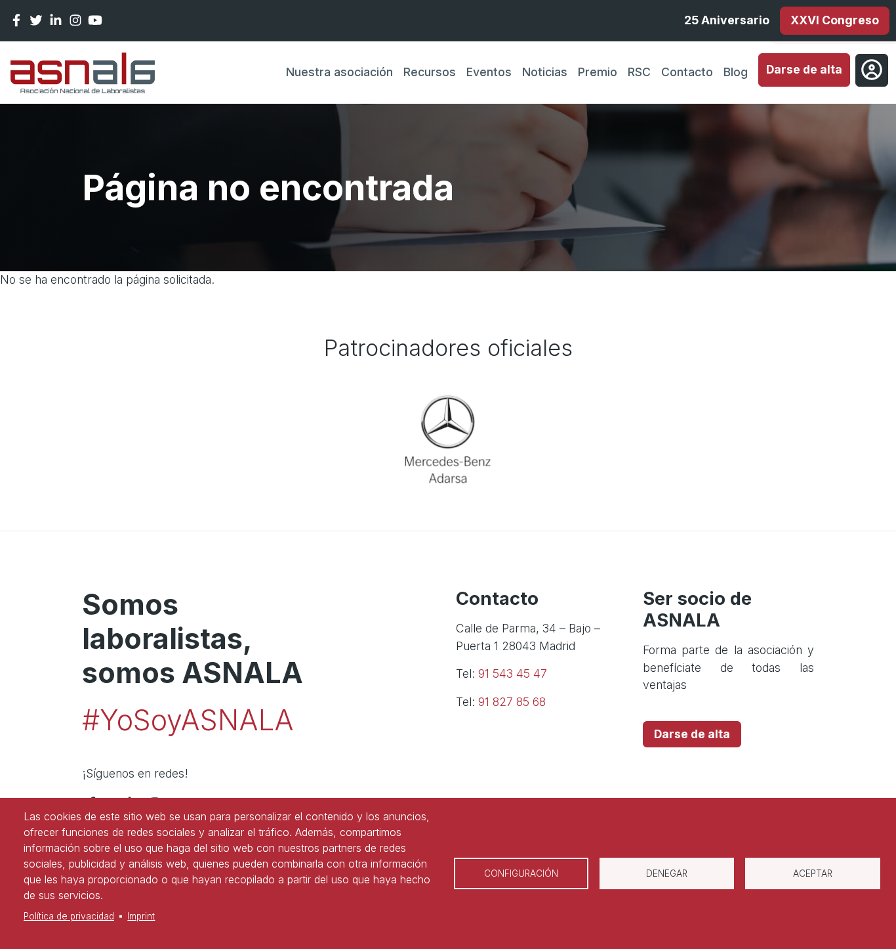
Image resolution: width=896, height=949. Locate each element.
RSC (639, 72)
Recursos (429, 72)
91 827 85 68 (512, 702)
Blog (735, 72)
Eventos (489, 72)
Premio (597, 72)
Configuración (521, 873)
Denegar (666, 873)
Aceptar (812, 873)
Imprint (141, 916)
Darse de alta (804, 69)
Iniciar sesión (871, 70)
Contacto (687, 72)
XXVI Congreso (834, 20)
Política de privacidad (69, 916)
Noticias (544, 72)
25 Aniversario (726, 20)
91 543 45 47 (512, 673)
